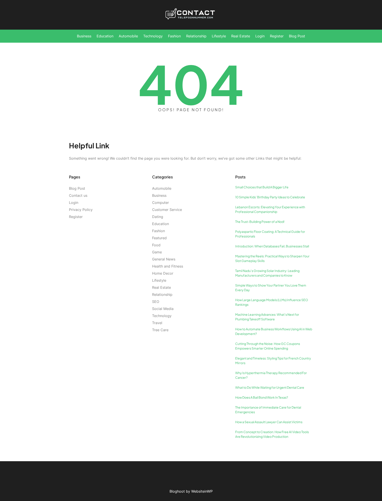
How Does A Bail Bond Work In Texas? (261, 397)
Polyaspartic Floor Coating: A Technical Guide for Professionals (270, 233)
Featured (159, 238)
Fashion (158, 231)
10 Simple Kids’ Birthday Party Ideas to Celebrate (270, 197)
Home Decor (162, 273)
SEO (155, 301)
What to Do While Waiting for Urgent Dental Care (269, 387)
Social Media (163, 308)
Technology (162, 316)
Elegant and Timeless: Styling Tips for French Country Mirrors (273, 360)
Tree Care (160, 330)
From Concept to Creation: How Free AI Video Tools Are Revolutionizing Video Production (272, 434)
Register (76, 216)
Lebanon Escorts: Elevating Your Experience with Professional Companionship (270, 209)
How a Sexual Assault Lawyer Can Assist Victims (268, 422)
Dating (157, 216)
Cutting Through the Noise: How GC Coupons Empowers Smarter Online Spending (267, 346)
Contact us (78, 195)
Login (73, 202)
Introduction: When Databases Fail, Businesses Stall (272, 246)
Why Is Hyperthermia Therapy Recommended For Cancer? (271, 375)
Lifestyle (159, 280)
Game (157, 252)
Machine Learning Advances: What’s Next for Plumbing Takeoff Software (267, 316)
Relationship (162, 294)
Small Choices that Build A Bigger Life (261, 187)
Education (160, 224)
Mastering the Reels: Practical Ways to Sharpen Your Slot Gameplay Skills (272, 258)
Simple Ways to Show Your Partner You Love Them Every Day (270, 287)
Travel (157, 323)
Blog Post (77, 188)
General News (163, 259)
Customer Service (167, 209)
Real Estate (161, 287)
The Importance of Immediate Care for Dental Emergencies (268, 409)
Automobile (161, 188)
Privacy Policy (81, 209)
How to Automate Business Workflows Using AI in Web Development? (273, 331)
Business (159, 195)
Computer (160, 202)
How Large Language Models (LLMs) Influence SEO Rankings (271, 302)
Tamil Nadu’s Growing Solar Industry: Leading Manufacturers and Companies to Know (267, 273)
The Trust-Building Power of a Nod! (260, 222)
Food (156, 245)
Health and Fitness (167, 266)
